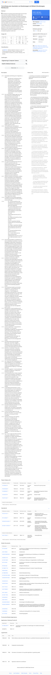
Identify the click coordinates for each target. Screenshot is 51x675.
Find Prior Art (45, 17)
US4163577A (4, 494)
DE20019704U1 (5, 583)
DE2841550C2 (5, 570)
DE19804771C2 (5, 568)
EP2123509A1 (5, 517)
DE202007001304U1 (6, 577)
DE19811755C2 (5, 594)
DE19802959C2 (5, 572)
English (41, 21)
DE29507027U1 (5, 581)
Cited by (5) (44, 45)
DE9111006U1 (5, 592)
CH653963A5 (4, 611)
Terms (30, 673)
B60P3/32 (5, 49)
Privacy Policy (35, 673)
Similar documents (41, 47)
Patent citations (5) (38, 45)
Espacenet (40, 50)
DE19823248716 (5, 625)
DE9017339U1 (5, 599)
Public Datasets (24, 673)
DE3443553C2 (5, 597)
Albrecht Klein (39, 23)
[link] (14, 52)
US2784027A (4, 485)
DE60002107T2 (5, 557)
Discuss (44, 51)
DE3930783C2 (5, 608)
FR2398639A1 (5, 491)
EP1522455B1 (4, 548)
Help (41, 673)
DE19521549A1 (5, 560)
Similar (35, 18)
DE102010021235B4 (6, 575)
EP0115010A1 (4, 562)
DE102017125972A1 (6, 525)
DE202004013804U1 (6, 602)
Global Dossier (39, 51)
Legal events (35, 47)
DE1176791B (4, 613)
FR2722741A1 (5, 513)
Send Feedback (16, 673)
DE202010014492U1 (6, 521)
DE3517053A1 (5, 535)
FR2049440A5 (5, 488)
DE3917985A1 (5, 551)
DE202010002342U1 (6, 554)
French (44, 21)
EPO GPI (44, 50)
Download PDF (37, 17)
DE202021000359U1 (6, 604)
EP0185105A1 (4, 565)
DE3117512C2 (5, 586)
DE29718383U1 (5, 589)
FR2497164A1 (5, 497)
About (10, 673)
